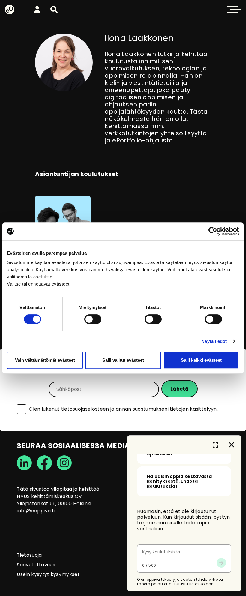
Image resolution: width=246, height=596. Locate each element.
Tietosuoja (29, 555)
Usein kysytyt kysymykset (48, 574)
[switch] (92, 319)
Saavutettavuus (36, 564)
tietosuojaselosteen (85, 409)
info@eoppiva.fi (36, 510)
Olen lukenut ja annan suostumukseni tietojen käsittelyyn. (123, 409)
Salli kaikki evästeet (201, 360)
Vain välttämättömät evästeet (45, 360)
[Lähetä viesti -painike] (221, 563)
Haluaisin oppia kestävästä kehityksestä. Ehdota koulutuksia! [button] (179, 481)
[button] (54, 9)
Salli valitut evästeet (123, 360)
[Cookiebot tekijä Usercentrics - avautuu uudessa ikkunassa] (213, 231)
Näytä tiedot (214, 341)
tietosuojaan (201, 583)
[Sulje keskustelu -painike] (231, 444)
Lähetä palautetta (154, 583)
